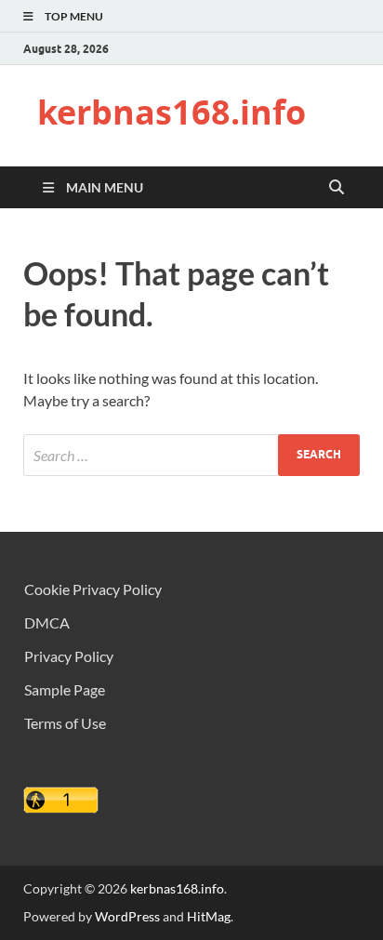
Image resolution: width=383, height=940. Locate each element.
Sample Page (64, 689)
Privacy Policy (68, 656)
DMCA (47, 622)
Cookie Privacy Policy (93, 589)
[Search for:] (191, 455)
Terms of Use (65, 723)
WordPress (127, 916)
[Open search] (336, 187)
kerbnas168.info (171, 112)
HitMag (209, 916)
